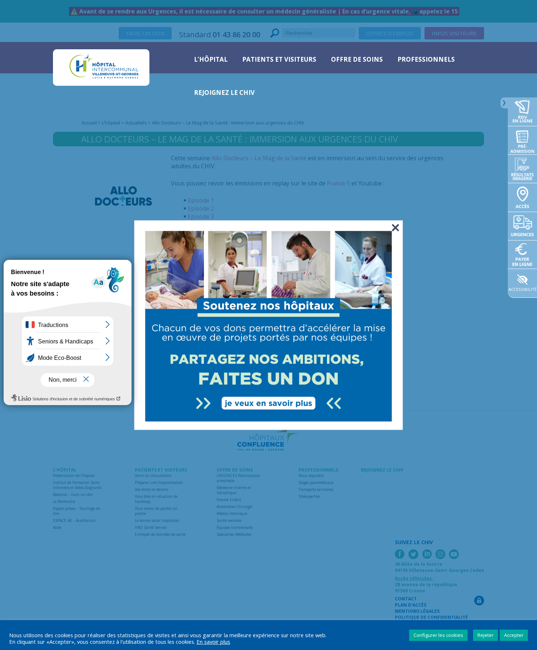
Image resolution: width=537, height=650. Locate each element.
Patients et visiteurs (279, 59)
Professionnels (426, 59)
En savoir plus (213, 641)
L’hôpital (211, 59)
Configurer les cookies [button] (438, 635)
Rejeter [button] (485, 635)
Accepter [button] (513, 635)
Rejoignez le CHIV (224, 92)
